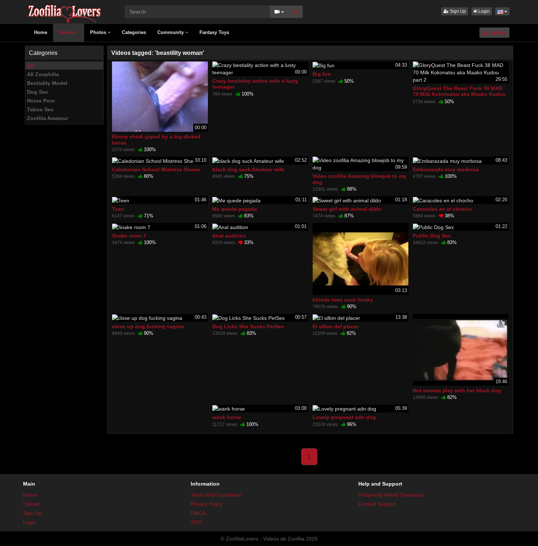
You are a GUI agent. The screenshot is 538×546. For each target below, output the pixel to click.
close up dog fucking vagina (148, 326)
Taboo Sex (40, 109)
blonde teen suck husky (343, 300)
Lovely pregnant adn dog (344, 417)
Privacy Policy (207, 504)
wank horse (226, 417)
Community (171, 32)
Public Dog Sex (432, 236)
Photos (99, 32)
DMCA (198, 513)
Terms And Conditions (216, 495)
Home (40, 32)
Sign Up (457, 11)
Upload (497, 32)
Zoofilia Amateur (47, 118)
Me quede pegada (234, 209)
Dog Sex (37, 92)
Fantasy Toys (214, 32)
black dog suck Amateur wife (248, 169)
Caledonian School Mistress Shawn (156, 169)
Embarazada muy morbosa (446, 169)
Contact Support (377, 504)
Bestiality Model (47, 83)
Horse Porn (41, 101)
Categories (134, 32)
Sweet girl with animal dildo (347, 209)
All (30, 65)
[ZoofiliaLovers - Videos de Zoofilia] (65, 11)
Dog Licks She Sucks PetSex (248, 326)
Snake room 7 (129, 236)
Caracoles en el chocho (442, 209)
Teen (118, 209)
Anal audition (229, 236)
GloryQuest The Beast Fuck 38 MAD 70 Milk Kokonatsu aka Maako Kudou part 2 (459, 94)
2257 (196, 522)
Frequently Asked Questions (390, 495)
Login (483, 11)
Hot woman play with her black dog (457, 390)
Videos (67, 32)
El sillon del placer (336, 326)
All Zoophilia (43, 74)
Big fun (322, 74)
